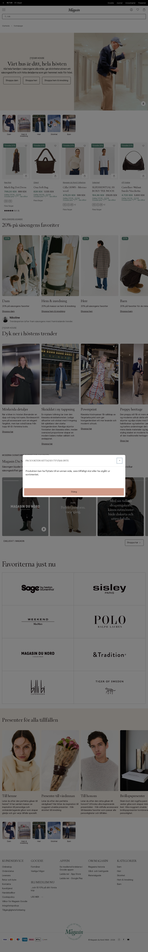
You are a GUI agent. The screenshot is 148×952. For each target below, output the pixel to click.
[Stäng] (119, 461)
